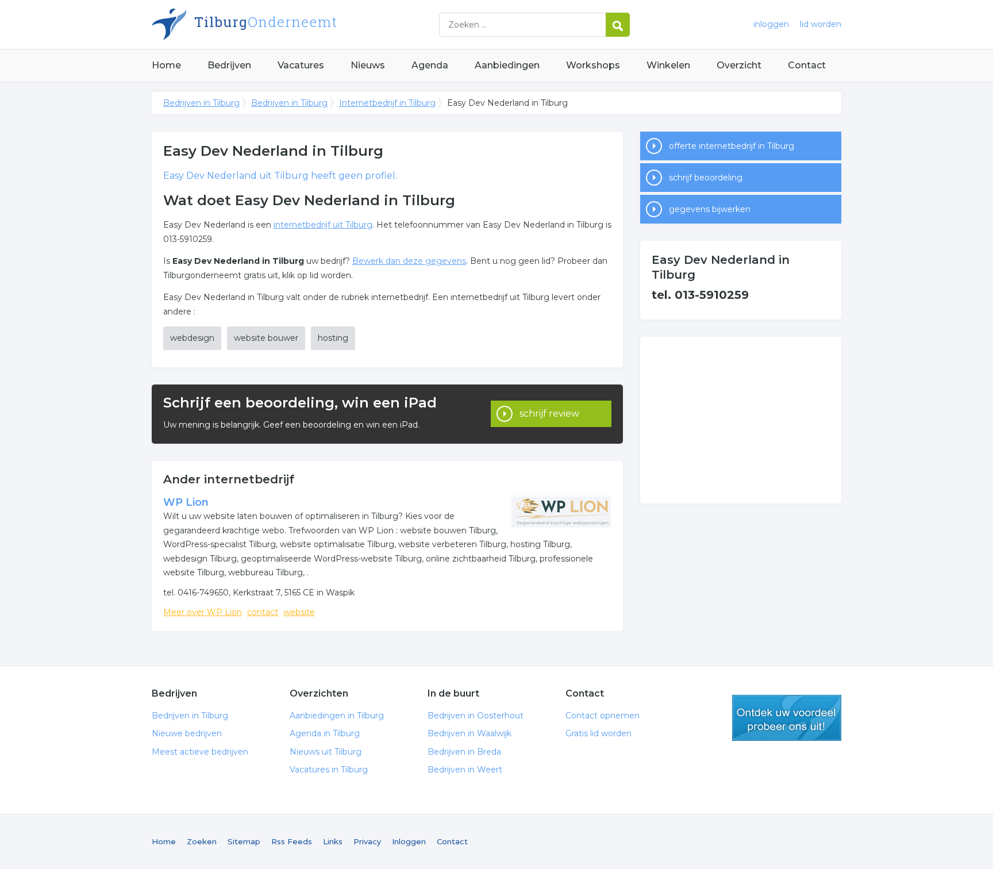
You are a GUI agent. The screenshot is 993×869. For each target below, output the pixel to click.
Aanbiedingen (507, 65)
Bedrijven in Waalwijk (469, 733)
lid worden (820, 24)
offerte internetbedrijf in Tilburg (731, 146)
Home (166, 65)
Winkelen (668, 65)
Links (332, 841)
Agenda (429, 65)
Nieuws (368, 65)
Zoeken (202, 841)
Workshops (593, 65)
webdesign (192, 338)
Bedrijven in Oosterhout (476, 715)
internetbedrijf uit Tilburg (323, 225)
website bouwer (266, 338)
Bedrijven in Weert (465, 769)
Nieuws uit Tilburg (325, 752)
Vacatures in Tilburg (329, 769)
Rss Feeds (291, 841)
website (299, 612)
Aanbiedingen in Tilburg (337, 715)
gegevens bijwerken (709, 209)
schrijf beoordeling (705, 177)
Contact (807, 65)
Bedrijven (229, 65)
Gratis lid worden (598, 733)
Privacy (367, 841)
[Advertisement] (741, 420)
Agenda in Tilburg (325, 733)
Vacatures (301, 65)
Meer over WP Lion (202, 612)
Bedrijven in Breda (464, 752)
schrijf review (549, 413)
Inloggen (409, 841)
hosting (333, 338)
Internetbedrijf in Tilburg (387, 103)
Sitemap (244, 841)
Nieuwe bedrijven (187, 733)
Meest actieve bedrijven (200, 752)
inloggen (771, 24)
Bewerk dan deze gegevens (409, 261)
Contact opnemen (602, 715)
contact (262, 612)
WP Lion (186, 502)
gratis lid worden (786, 718)
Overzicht (739, 65)
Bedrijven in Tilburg (295, 24)
